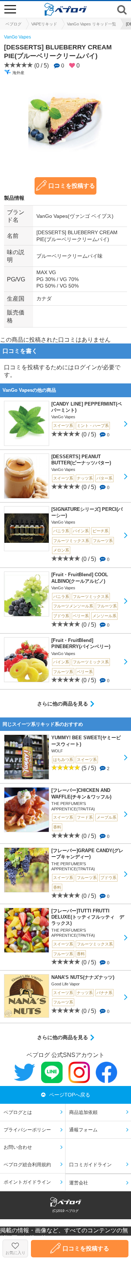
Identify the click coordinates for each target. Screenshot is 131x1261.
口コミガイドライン (90, 1164)
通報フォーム (83, 1129)
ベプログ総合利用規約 (27, 1164)
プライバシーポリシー (27, 1129)
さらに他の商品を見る (62, 704)
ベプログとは (18, 1112)
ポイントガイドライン (27, 1182)
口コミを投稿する (71, 186)
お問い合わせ (18, 1147)
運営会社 (78, 1182)
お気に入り (15, 1252)
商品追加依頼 (83, 1112)
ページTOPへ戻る (69, 1095)
